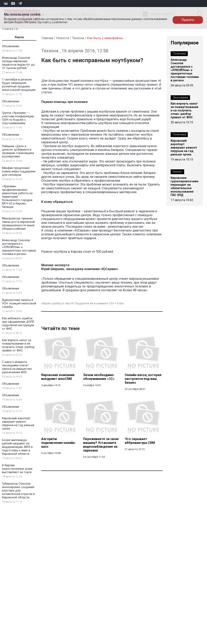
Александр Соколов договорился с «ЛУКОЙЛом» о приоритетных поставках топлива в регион (19, 247)
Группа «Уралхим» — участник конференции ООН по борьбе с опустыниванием (18, 118)
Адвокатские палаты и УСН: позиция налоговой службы (19, 303)
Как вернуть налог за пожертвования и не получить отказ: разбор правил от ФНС (18, 345)
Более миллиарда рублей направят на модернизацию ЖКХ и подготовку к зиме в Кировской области (17, 447)
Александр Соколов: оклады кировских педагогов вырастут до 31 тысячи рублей (18, 63)
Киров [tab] (19, 37)
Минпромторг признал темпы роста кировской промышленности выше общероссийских (18, 224)
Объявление (10, 46)
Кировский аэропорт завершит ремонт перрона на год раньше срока (18, 423)
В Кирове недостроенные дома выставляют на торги (17, 469)
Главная (47, 38)
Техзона (78, 38)
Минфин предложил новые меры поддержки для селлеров (18, 171)
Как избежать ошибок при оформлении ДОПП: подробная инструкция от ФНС (18, 323)
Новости (62, 38)
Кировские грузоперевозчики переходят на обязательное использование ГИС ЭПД (184, 186)
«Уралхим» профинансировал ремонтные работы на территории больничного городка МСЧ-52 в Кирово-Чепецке (17, 197)
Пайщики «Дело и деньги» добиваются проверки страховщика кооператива (18, 151)
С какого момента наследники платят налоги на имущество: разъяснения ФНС (17, 367)
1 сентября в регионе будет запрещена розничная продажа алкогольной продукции (18, 85)
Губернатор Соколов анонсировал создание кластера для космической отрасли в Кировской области (18, 490)
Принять (188, 20)
